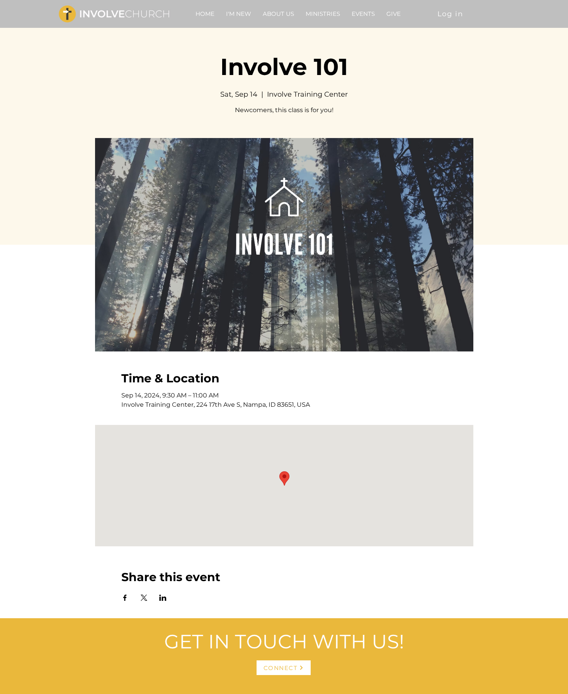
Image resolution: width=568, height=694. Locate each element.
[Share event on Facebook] (125, 598)
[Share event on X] (144, 598)
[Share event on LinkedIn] (163, 598)
